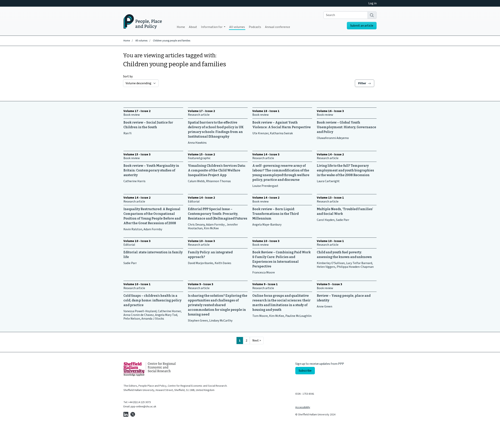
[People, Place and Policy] (142, 21)
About (193, 27)
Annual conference (277, 27)
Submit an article (361, 25)
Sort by (128, 76)
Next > (256, 340)
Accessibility (302, 407)
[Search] (372, 15)
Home (181, 27)
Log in (372, 3)
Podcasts (255, 27)
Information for (212, 27)
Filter (362, 83)
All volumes (237, 27)
